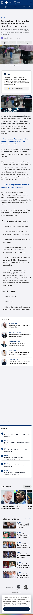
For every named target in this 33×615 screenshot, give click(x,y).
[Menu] (31, 2)
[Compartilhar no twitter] (20, 42)
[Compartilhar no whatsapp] (5, 42)
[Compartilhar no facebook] (12, 42)
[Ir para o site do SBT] (26, 587)
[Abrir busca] (27, 2)
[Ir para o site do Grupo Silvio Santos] (14, 587)
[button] (13, 501)
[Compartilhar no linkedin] (28, 42)
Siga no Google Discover (18, 88)
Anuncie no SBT (16, 592)
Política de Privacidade (20, 605)
